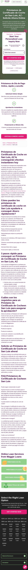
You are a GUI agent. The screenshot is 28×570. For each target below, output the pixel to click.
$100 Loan (4, 518)
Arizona (9, 144)
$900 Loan (4, 524)
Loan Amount (6, 49)
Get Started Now (14, 512)
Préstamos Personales (14, 477)
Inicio (4, 142)
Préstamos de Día (14, 462)
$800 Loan (24, 521)
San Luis (15, 144)
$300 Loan (17, 518)
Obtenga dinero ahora (14, 136)
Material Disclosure (7, 556)
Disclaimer (5, 562)
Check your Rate (17, 1)
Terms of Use (6, 63)
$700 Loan (17, 521)
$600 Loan (11, 521)
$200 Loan (11, 518)
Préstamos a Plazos (14, 469)
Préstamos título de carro (14, 485)
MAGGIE (7, 2)
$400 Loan (24, 518)
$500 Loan (4, 521)
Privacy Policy (21, 62)
